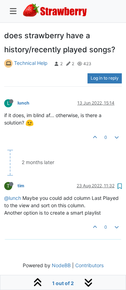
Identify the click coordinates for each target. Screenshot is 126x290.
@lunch (12, 198)
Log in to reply (105, 78)
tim (21, 185)
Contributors (89, 265)
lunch (23, 103)
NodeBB (61, 265)
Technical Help (31, 63)
